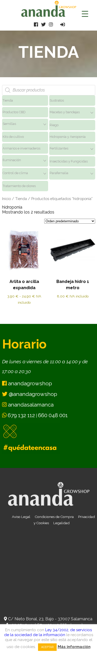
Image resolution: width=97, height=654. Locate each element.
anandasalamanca (30, 404)
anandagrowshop (29, 383)
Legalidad (61, 523)
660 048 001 (53, 415)
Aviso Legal (21, 517)
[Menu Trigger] (85, 13)
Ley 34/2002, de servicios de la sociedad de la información (48, 632)
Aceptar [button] (47, 647)
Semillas (9, 124)
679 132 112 (21, 415)
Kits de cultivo (13, 137)
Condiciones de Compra (54, 517)
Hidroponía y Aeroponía (68, 137)
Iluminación (12, 160)
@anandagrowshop (32, 394)
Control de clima (15, 173)
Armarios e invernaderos (21, 148)
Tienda (8, 100)
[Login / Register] (62, 24)
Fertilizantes (59, 148)
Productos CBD (14, 112)
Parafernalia (59, 173)
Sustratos (57, 100)
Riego (54, 125)
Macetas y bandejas (65, 112)
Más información (74, 646)
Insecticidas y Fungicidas (69, 161)
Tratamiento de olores (19, 186)
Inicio (6, 198)
